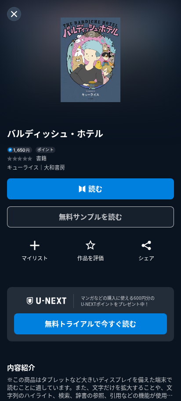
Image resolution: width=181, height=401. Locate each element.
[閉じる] (14, 14)
